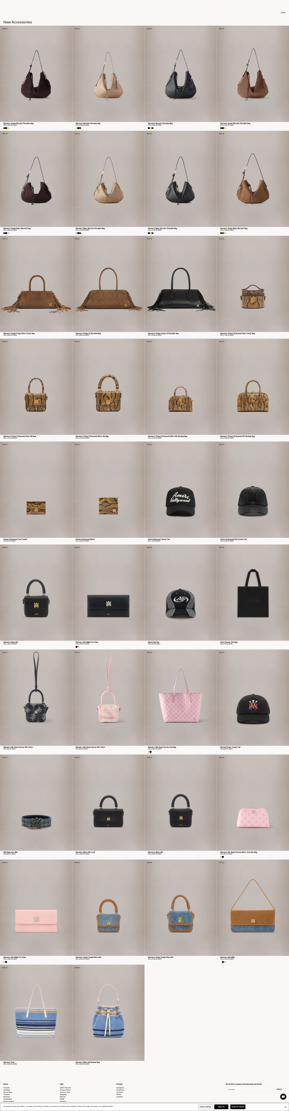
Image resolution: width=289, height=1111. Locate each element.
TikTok (118, 1094)
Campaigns (7, 1099)
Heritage (6, 1090)
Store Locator (8, 1101)
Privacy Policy (65, 1090)
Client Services (65, 1088)
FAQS (62, 1099)
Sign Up (279, 1089)
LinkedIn (119, 1097)
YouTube (119, 1092)
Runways (6, 1097)
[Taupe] (8, 128)
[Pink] (78, 647)
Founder (6, 1088)
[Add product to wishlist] (69, 29)
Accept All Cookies (238, 1107)
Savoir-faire (7, 1092)
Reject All (221, 1107)
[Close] (285, 1106)
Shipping (63, 1094)
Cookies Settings (205, 1107)
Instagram (120, 1088)
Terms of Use (65, 1092)
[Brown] (80, 128)
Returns (63, 1097)
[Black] (6, 128)
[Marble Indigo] (221, 962)
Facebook (120, 1090)
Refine (283, 12)
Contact (63, 1101)
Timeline (6, 1094)
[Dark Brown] (4, 128)
